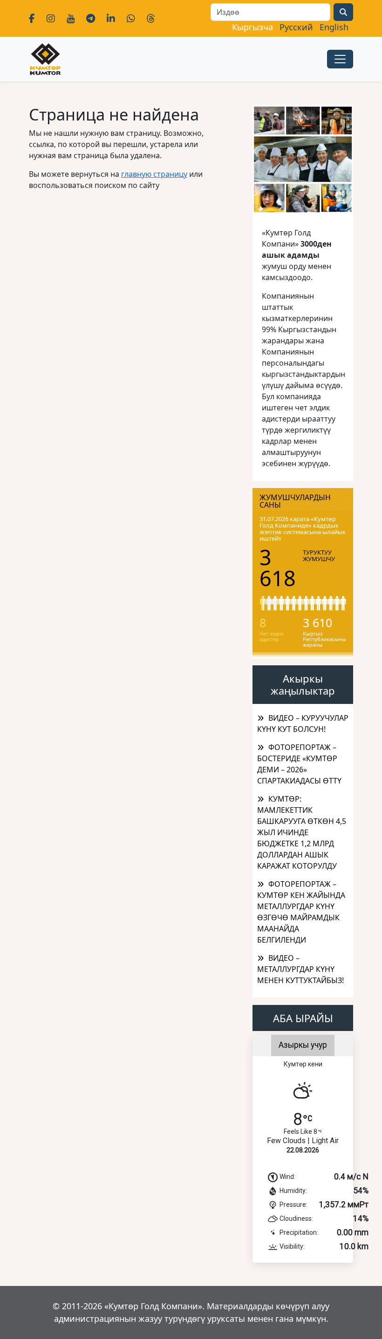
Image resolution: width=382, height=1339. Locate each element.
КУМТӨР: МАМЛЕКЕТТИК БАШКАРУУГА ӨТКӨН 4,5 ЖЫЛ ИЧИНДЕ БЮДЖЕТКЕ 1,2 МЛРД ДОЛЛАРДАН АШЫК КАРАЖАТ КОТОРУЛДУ (301, 832)
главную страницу (154, 174)
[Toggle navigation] (340, 59)
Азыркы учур (303, 1045)
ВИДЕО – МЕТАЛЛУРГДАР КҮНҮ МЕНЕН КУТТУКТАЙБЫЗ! (300, 969)
